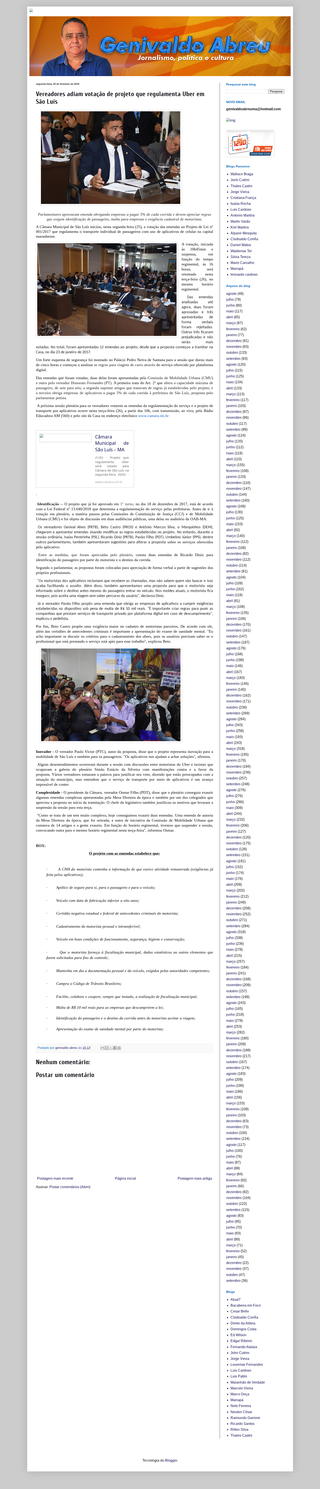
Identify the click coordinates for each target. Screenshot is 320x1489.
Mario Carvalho (242, 263)
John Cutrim (240, 1353)
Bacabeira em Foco (246, 1305)
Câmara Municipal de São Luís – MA (112, 443)
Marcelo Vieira (242, 1388)
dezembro (234, 341)
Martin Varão (240, 221)
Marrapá (237, 268)
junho (230, 305)
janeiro (231, 335)
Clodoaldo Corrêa (244, 239)
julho (230, 299)
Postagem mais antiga (195, 1178)
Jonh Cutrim (240, 180)
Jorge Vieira (240, 192)
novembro (234, 346)
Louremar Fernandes (247, 1364)
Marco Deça (240, 1394)
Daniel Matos (241, 245)
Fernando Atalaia (244, 1347)
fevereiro (233, 329)
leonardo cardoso (244, 274)
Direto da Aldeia (243, 1323)
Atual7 (236, 1299)
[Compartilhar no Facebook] (115, 1048)
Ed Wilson (238, 1335)
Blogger (171, 1460)
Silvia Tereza (241, 257)
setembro (233, 358)
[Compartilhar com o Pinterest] (119, 1048)
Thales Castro (241, 186)
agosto (231, 293)
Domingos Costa (243, 1329)
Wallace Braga (242, 174)
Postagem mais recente (55, 1178)
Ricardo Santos (242, 1424)
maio (230, 311)
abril (229, 317)
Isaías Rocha (241, 203)
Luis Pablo (239, 1376)
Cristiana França (243, 198)
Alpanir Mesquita (244, 233)
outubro (232, 352)
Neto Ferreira (241, 1406)
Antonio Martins (243, 215)
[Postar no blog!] (106, 1048)
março (231, 323)
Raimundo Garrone (245, 1418)
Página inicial (125, 1178)
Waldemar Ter (241, 251)
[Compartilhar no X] (111, 1048)
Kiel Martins (240, 227)
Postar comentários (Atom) (69, 1187)
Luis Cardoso (241, 209)
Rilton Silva (239, 1429)
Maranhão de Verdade (248, 1382)
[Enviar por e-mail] (102, 1048)
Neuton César (241, 1412)
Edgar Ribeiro (241, 1341)
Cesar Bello (240, 1311)
